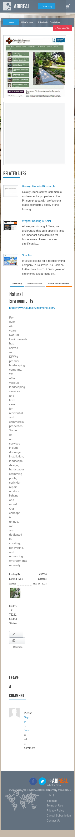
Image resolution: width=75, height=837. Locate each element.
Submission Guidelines (49, 22)
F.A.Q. (8, 28)
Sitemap (52, 800)
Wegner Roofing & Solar (36, 220)
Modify (16, 634)
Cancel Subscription (59, 815)
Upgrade (17, 641)
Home (11, 22)
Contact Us (53, 820)
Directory (46, 6)
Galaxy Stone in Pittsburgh (38, 186)
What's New (27, 22)
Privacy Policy (55, 810)
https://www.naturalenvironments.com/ (32, 307)
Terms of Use (55, 805)
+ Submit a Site (62, 28)
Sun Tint (27, 255)
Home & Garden (35, 283)
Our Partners (25, 28)
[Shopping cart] (68, 6)
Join (26, 730)
